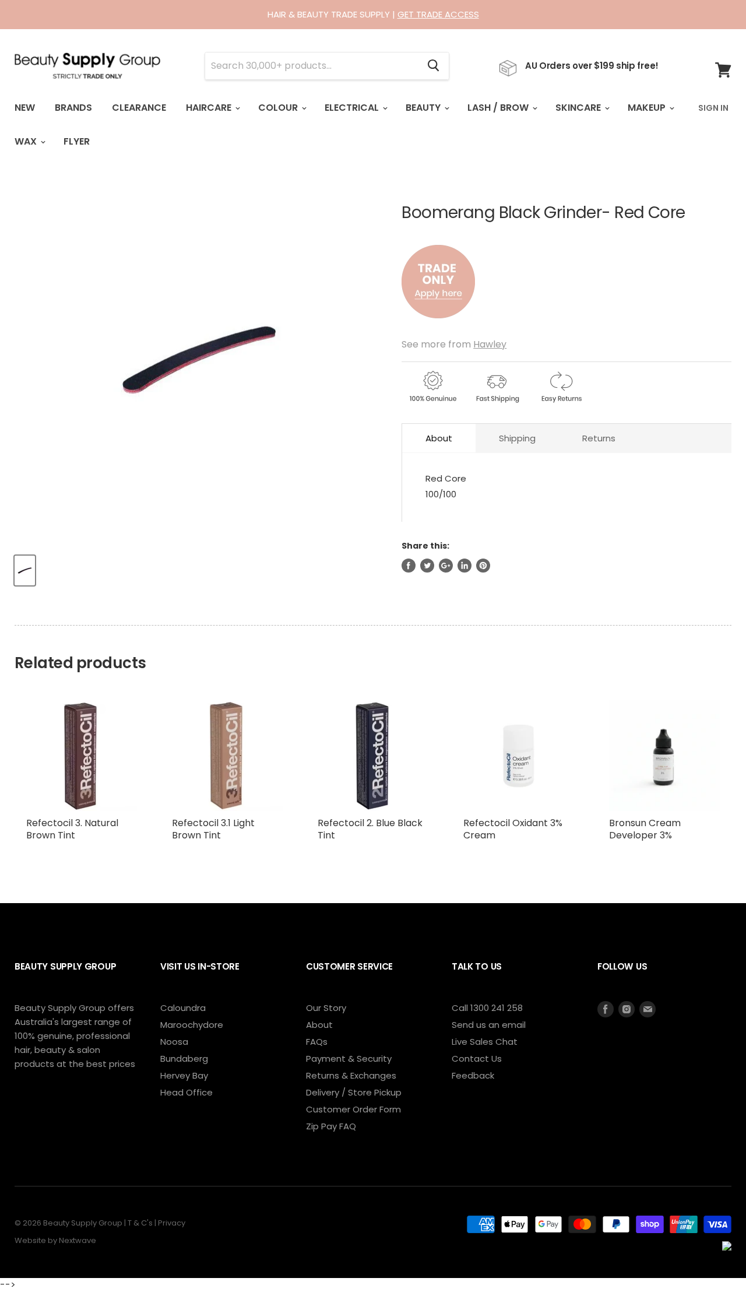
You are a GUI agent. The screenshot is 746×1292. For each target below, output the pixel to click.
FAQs (317, 1041)
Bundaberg (184, 1058)
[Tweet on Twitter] (427, 566)
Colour (279, 107)
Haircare (210, 107)
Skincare (579, 107)
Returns (598, 438)
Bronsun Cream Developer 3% (645, 829)
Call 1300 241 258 (487, 1008)
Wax (27, 141)
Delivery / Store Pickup (354, 1092)
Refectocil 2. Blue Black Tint (370, 829)
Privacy (171, 1222)
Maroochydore (191, 1025)
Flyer (77, 141)
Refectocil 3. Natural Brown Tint (72, 829)
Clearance (139, 107)
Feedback (473, 1075)
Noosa (174, 1041)
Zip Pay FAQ (331, 1126)
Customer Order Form (353, 1109)
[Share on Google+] (446, 566)
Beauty (424, 107)
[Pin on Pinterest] (483, 566)
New (25, 107)
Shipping (517, 438)
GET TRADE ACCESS (438, 14)
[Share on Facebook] (409, 566)
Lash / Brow (499, 107)
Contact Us (477, 1058)
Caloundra (183, 1008)
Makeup (648, 107)
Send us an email (489, 1025)
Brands (73, 107)
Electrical (353, 107)
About (438, 438)
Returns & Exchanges (351, 1075)
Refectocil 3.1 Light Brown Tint (213, 829)
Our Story (326, 1008)
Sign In (713, 108)
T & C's (140, 1222)
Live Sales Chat (485, 1041)
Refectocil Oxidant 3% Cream (512, 829)
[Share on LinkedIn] (464, 566)
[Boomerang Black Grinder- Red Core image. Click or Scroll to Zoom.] (199, 359)
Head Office (186, 1092)
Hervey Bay (184, 1075)
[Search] (433, 65)
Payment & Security (349, 1058)
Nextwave (77, 1240)
